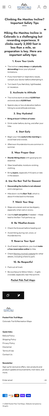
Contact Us (7, 354)
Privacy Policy (9, 343)
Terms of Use (8, 351)
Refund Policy (9, 336)
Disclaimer (7, 347)
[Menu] (4, 7)
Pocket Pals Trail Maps (23, 280)
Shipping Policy (9, 339)
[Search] (10, 7)
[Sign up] (45, 380)
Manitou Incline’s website (24, 254)
